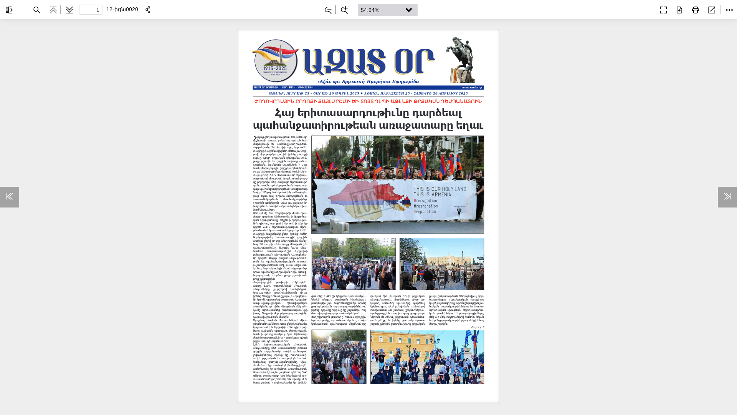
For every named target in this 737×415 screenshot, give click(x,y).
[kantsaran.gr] (645, 9)
